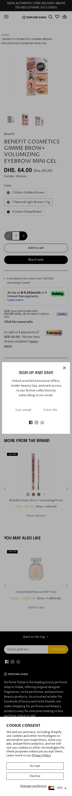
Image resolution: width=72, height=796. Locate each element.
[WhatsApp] (42, 422)
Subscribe (50, 410)
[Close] (64, 367)
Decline (35, 776)
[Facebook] (30, 422)
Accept (35, 766)
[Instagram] (36, 422)
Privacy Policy (41, 755)
